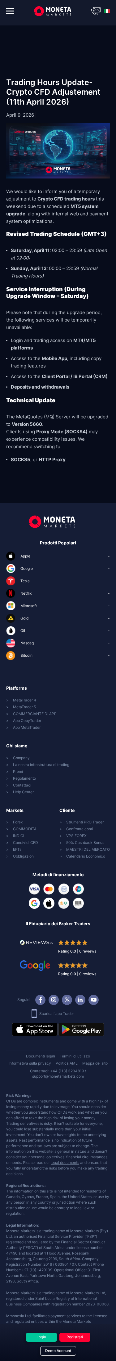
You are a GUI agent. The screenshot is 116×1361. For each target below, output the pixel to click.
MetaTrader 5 (24, 707)
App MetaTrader (27, 727)
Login (41, 1337)
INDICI (18, 835)
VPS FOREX (76, 835)
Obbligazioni (24, 856)
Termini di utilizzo (75, 1056)
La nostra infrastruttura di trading (41, 764)
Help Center (23, 792)
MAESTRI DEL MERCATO (88, 849)
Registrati (75, 1337)
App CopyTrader (27, 720)
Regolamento (24, 778)
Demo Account (58, 1350)
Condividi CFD (25, 842)
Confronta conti (79, 829)
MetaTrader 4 (24, 700)
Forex (18, 822)
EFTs (17, 849)
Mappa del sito (95, 1063)
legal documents (65, 1162)
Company (21, 757)
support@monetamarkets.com (58, 1076)
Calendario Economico (85, 856)
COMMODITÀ (25, 829)
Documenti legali (40, 1056)
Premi (18, 771)
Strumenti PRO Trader (85, 822)
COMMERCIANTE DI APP (35, 713)
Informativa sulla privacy (30, 1063)
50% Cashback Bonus (85, 842)
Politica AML (67, 1063)
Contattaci (22, 785)
